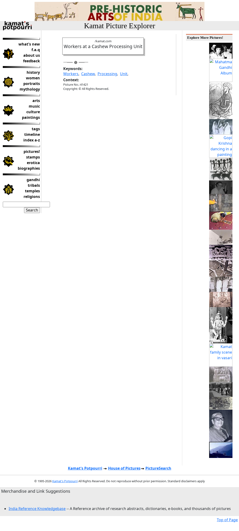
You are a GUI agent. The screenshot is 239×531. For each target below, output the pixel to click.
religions (32, 196)
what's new (29, 44)
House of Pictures (124, 468)
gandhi (33, 179)
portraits (31, 83)
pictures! (32, 151)
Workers (70, 73)
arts (36, 100)
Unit (123, 73)
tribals (34, 185)
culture (33, 111)
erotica (33, 162)
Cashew (88, 73)
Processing (107, 73)
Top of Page (227, 519)
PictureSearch (158, 468)
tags (36, 128)
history (33, 72)
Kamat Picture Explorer (119, 25)
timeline (32, 134)
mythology (30, 89)
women (33, 78)
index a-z (31, 140)
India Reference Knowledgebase (37, 508)
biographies (29, 168)
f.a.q (36, 49)
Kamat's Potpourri (85, 468)
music (34, 106)
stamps (33, 157)
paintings (31, 117)
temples (32, 190)
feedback (31, 60)
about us (31, 55)
